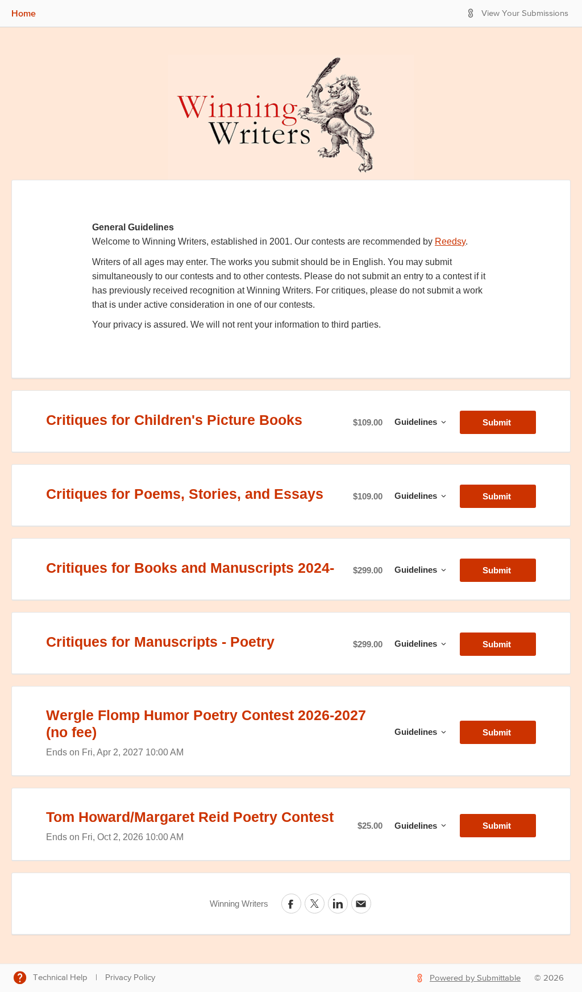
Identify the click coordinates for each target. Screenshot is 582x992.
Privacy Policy (130, 977)
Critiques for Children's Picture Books (174, 420)
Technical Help (60, 977)
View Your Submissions (524, 13)
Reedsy (450, 241)
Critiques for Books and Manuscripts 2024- (190, 568)
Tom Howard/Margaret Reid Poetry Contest (190, 817)
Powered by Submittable (475, 978)
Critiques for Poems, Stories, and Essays (184, 494)
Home (23, 13)
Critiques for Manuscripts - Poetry (160, 642)
